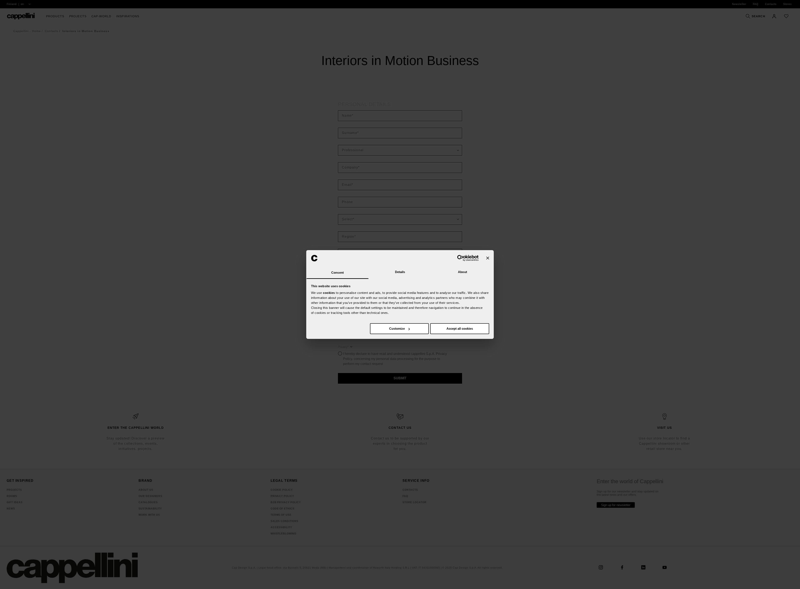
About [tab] (462, 272)
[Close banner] (487, 258)
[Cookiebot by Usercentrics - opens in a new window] (460, 258)
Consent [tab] (337, 272)
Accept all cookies (459, 328)
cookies (329, 292)
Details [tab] (400, 272)
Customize (397, 328)
